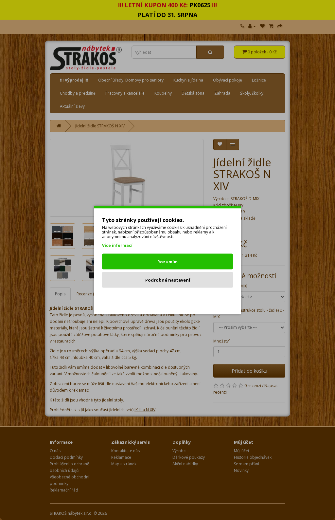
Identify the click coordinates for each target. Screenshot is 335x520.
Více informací (117, 245)
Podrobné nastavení (167, 280)
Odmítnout (167, 298)
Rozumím (167, 262)
